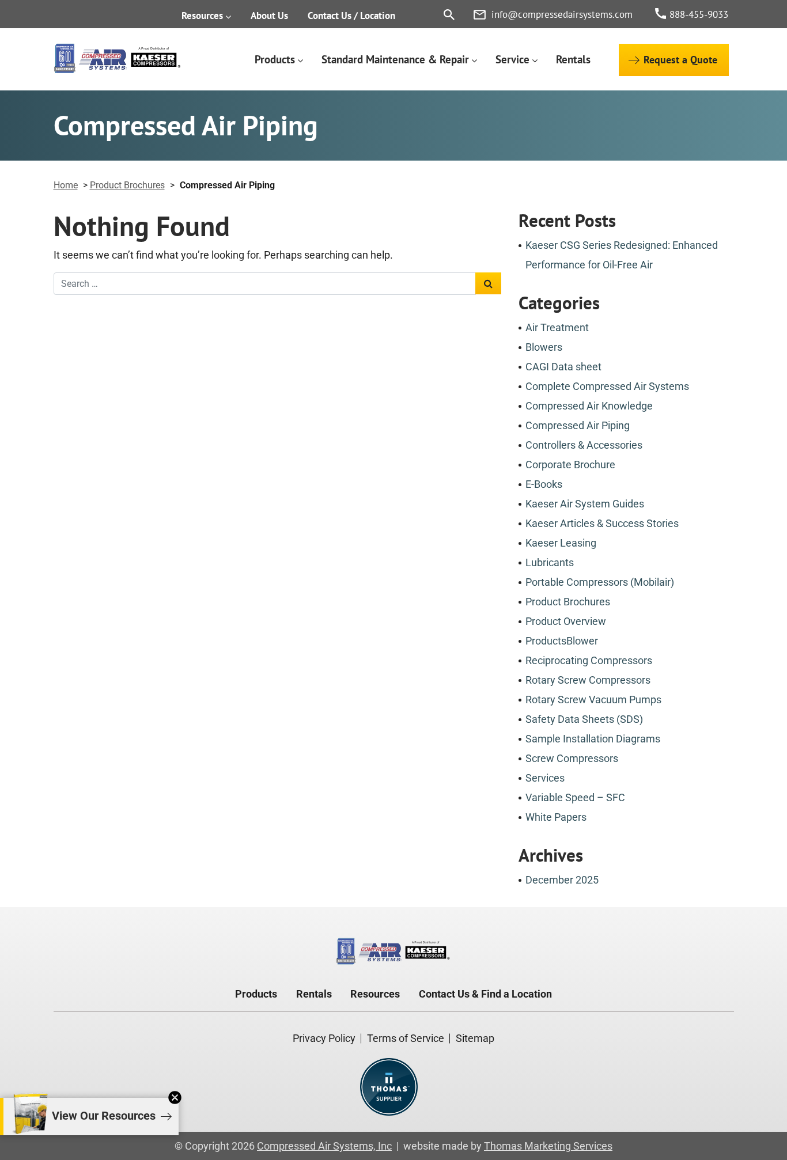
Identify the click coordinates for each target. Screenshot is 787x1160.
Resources (202, 15)
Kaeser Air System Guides (584, 504)
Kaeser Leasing (560, 543)
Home (66, 185)
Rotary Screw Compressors (587, 680)
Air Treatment (557, 327)
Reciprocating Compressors (588, 660)
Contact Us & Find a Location (485, 994)
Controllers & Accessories (583, 445)
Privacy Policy (324, 1038)
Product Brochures (127, 185)
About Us (269, 15)
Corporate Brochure (570, 464)
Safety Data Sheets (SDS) (584, 719)
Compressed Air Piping (577, 425)
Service (512, 59)
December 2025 (562, 880)
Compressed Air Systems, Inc (324, 1146)
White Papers (556, 817)
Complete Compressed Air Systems (607, 386)
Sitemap (475, 1038)
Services (545, 778)
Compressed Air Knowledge (589, 406)
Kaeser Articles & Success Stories (602, 523)
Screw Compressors (571, 758)
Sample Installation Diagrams (592, 739)
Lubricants (549, 562)
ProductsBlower (561, 641)
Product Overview (565, 621)
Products (275, 59)
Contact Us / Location (351, 15)
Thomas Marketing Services (548, 1146)
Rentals (573, 59)
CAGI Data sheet (563, 367)
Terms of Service (405, 1038)
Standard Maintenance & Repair (395, 59)
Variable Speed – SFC (575, 797)
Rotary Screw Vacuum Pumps (593, 699)
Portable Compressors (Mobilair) (599, 582)
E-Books (543, 484)
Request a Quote (680, 59)
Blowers (543, 347)
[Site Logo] (118, 59)
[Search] (449, 14)
